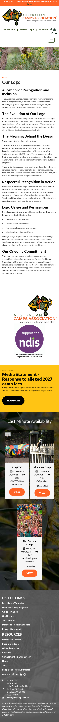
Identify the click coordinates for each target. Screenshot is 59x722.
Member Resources (11, 639)
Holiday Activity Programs (15, 607)
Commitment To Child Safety (16, 657)
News (5, 661)
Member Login (27, 29)
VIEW (17, 492)
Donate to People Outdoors (16, 624)
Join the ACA (9, 29)
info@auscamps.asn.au (18, 697)
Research (6, 652)
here (29, 4)
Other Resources (10, 648)
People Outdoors (10, 644)
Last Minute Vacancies (13, 603)
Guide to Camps (10, 612)
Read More (13, 400)
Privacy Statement (11, 629)
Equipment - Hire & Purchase (16, 670)
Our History (8, 616)
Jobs (4, 665)
